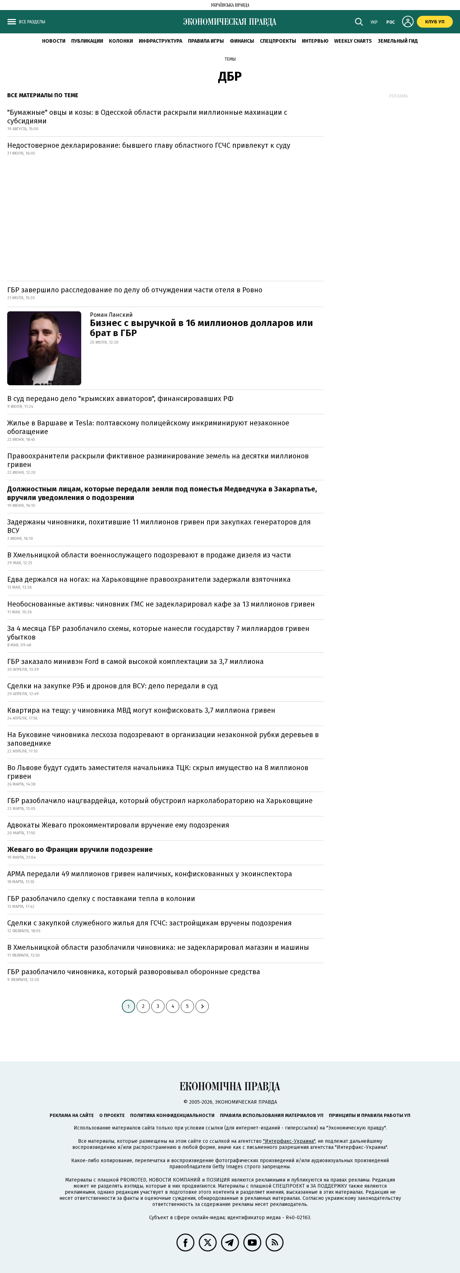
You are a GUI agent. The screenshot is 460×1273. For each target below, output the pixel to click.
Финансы (242, 41)
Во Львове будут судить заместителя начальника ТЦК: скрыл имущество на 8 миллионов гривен (157, 772)
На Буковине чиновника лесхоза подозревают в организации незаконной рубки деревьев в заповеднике (163, 739)
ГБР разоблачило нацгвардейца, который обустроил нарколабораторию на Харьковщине (160, 800)
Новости (53, 41)
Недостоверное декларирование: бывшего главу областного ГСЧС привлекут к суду (148, 145)
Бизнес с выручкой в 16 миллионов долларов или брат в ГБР (201, 328)
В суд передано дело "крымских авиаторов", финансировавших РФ (120, 398)
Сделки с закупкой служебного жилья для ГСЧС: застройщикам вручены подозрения (149, 923)
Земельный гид (398, 41)
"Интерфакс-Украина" (289, 1141)
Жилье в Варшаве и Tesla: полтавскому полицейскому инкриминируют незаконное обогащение (148, 427)
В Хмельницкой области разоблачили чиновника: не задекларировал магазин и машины (158, 947)
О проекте (112, 1115)
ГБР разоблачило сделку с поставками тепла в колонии (101, 898)
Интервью (315, 41)
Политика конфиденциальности (172, 1115)
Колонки (121, 41)
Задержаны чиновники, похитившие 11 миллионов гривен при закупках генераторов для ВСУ (159, 526)
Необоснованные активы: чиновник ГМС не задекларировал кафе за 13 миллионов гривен (161, 604)
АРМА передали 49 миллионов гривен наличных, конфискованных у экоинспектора (149, 873)
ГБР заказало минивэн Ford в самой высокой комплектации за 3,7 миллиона (135, 661)
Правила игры (206, 41)
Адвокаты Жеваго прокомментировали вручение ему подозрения (118, 825)
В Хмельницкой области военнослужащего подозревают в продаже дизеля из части (149, 555)
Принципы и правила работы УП (369, 1115)
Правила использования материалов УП (271, 1115)
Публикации (87, 41)
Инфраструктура (160, 41)
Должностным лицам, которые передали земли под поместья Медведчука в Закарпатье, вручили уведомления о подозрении (162, 493)
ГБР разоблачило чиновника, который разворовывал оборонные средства (133, 971)
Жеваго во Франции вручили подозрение (80, 849)
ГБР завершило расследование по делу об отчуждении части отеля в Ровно (134, 290)
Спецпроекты (278, 41)
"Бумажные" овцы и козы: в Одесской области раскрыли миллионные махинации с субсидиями (147, 116)
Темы (230, 59)
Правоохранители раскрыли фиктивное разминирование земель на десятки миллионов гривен (158, 460)
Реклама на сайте (72, 1115)
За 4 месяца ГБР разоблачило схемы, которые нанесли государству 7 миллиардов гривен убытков (158, 632)
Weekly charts (353, 41)
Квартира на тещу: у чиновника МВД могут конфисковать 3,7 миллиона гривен (141, 710)
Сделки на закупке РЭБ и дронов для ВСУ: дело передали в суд (112, 686)
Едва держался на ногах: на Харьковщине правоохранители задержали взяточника (149, 579)
